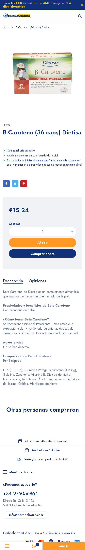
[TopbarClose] (82, 5)
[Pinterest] (23, 183)
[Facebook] (6, 183)
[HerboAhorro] (17, 16)
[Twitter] (15, 183)
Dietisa (6, 125)
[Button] (80, 16)
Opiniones (37, 281)
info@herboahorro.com (26, 515)
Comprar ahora (43, 253)
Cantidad (15, 224)
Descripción (13, 281)
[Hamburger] (7, 546)
